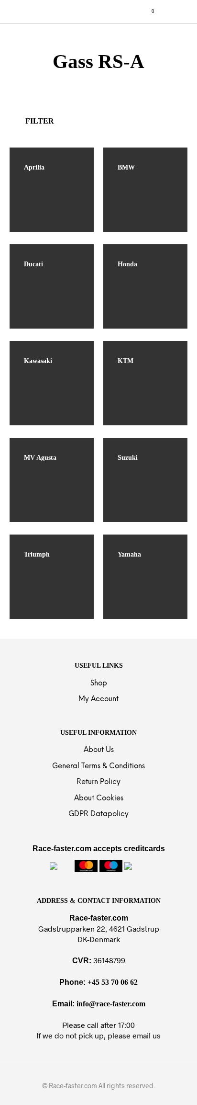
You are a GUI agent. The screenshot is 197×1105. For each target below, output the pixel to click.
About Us (99, 750)
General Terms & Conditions (98, 766)
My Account (98, 699)
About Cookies (98, 798)
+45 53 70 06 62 (113, 982)
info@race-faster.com (111, 1004)
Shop (98, 683)
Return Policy (98, 782)
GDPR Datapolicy (98, 814)
